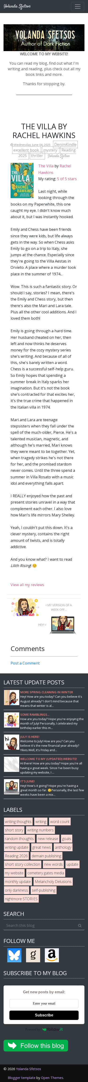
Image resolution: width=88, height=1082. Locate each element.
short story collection (22, 864)
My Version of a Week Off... (59, 607)
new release (48, 838)
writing (40, 821)
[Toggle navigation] (77, 6)
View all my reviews (27, 584)
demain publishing (46, 855)
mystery (50, 150)
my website (14, 872)
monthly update (18, 881)
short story (14, 830)
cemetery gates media (45, 872)
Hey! (41, 625)
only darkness (16, 890)
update (72, 864)
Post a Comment (25, 663)
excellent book (26, 150)
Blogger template (21, 1077)
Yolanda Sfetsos (28, 1069)
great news (41, 847)
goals (66, 838)
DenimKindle (65, 144)
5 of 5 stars (67, 178)
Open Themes (52, 1077)
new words (53, 864)
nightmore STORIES (21, 898)
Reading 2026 (16, 855)
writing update (16, 847)
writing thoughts (18, 821)
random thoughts (19, 838)
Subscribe (44, 1015)
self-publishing (43, 890)
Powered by (32, 1029)
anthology (63, 847)
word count (59, 821)
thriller (37, 155)
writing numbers (40, 830)
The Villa (46, 165)
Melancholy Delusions (53, 881)
